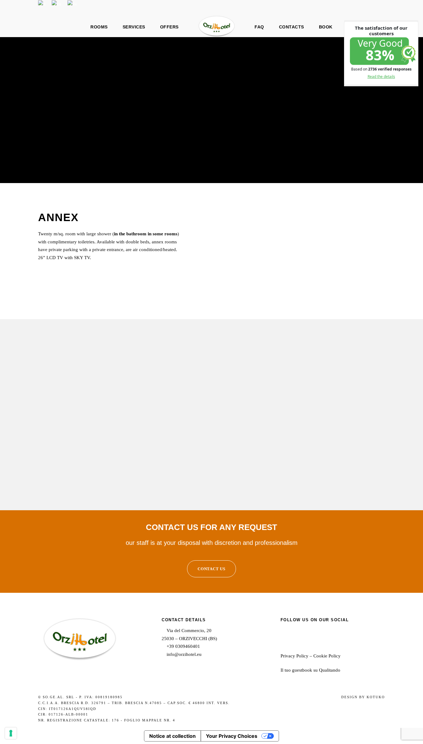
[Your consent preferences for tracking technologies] (11, 733)
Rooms (99, 26)
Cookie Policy (327, 655)
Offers (169, 26)
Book (326, 26)
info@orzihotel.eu (184, 654)
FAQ (259, 26)
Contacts (291, 26)
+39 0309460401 (183, 646)
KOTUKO (376, 697)
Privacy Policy (294, 655)
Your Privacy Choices (231, 736)
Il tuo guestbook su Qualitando (310, 670)
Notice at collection (172, 736)
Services (134, 26)
